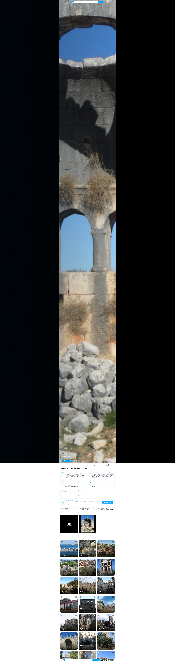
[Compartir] (79, 461)
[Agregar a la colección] (74, 461)
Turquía (63, 450)
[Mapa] (76, 461)
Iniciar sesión (100, 1)
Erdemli (65, 509)
